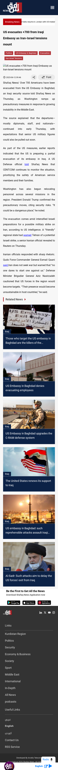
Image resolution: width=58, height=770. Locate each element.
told (27, 164)
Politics (9, 53)
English (9, 727)
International (13, 681)
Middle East (12, 674)
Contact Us (12, 740)
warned (27, 235)
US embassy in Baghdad (26, 53)
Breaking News (12, 22)
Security (10, 647)
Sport (8, 667)
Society (9, 661)
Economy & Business (17, 654)
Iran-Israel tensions (14, 58)
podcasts (10, 701)
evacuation (45, 53)
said (5, 265)
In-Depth (10, 688)
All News (10, 694)
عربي (8, 720)
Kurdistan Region (15, 633)
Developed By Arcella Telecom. (29, 758)
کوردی (8, 733)
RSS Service (12, 746)
